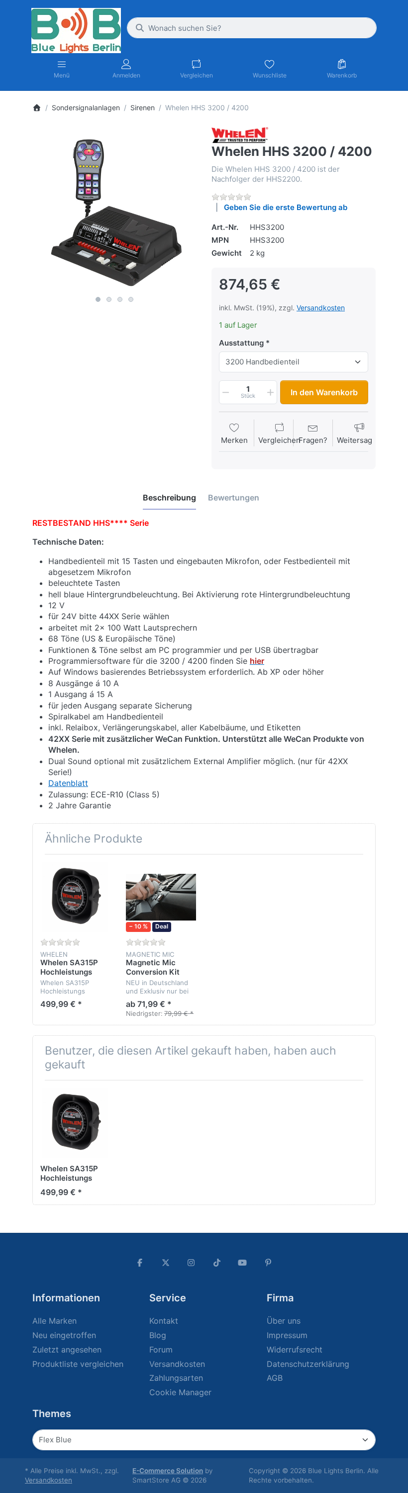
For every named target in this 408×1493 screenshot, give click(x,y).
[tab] (169, 497)
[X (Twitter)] (166, 1263)
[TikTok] (217, 1263)
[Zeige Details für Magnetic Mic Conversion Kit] (161, 897)
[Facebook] (140, 1263)
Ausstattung (241, 343)
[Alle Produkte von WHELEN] (239, 134)
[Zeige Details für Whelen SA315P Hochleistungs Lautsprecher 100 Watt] (75, 897)
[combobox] (252, 27)
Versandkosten (321, 307)
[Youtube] (243, 1263)
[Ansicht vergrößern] (114, 209)
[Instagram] (191, 1263)
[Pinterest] (268, 1263)
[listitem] (114, 209)
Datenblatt (68, 783)
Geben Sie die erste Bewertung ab (285, 207)
